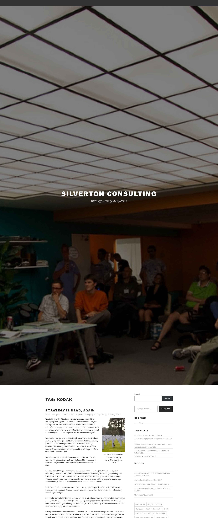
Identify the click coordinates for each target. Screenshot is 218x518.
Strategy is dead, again (70, 410)
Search (137, 395)
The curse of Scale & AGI (143, 495)
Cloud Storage (159, 513)
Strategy (104, 414)
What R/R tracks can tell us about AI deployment (152, 484)
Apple (150, 504)
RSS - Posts (138, 423)
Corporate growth (76, 414)
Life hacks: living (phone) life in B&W (148, 480)
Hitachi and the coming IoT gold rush (148, 435)
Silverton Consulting (109, 194)
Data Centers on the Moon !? (145, 456)
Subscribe (165, 409)
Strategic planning (92, 414)
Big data (139, 509)
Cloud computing (143, 513)
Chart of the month (153, 509)
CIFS (166, 509)
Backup (158, 504)
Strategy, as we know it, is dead (68, 427)
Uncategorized (114, 414)
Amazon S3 (140, 504)
